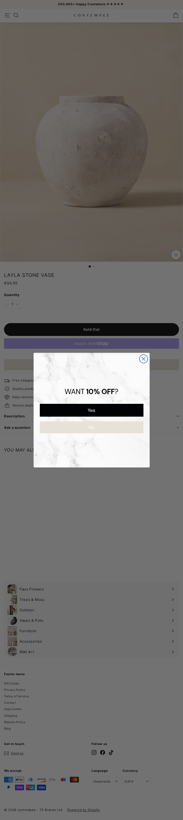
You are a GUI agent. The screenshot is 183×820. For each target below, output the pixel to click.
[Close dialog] (143, 359)
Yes (91, 410)
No (92, 427)
